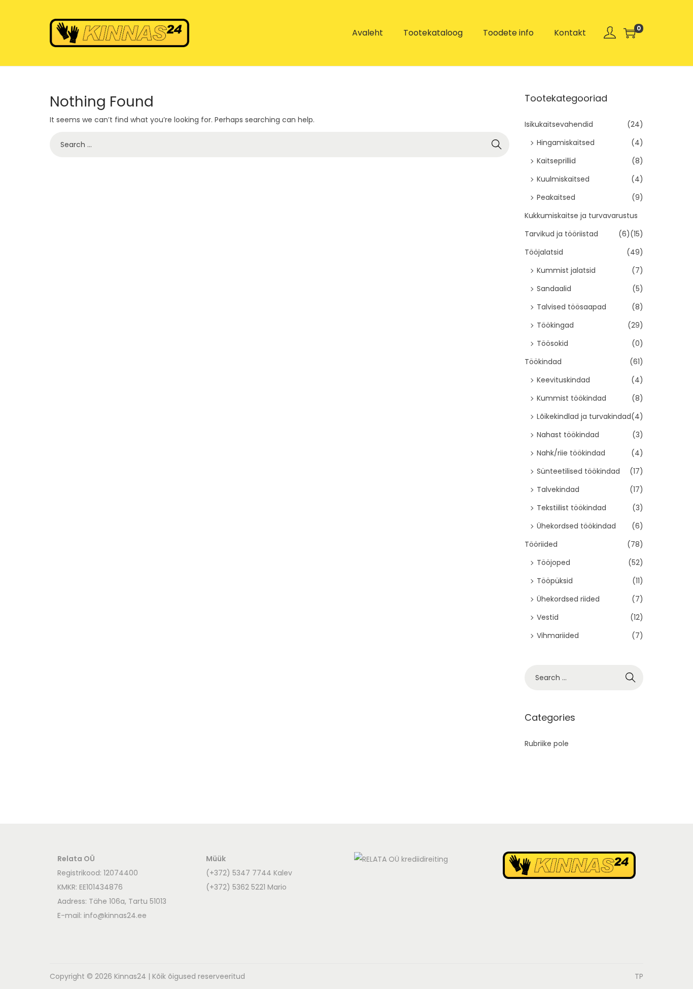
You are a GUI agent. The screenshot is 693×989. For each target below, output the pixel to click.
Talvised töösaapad (571, 307)
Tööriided (541, 544)
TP (639, 976)
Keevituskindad (563, 380)
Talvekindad (558, 489)
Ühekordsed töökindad (576, 526)
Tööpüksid (555, 581)
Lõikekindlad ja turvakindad (584, 416)
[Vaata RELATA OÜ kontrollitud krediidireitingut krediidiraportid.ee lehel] (401, 859)
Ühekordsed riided (568, 599)
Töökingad (555, 325)
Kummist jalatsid (566, 270)
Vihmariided (558, 635)
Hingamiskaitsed (566, 142)
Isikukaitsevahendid (559, 124)
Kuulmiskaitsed (563, 179)
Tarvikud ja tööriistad (561, 234)
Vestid (548, 617)
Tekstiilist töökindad (571, 508)
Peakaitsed (556, 197)
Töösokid (552, 343)
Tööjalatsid (544, 252)
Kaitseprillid (556, 161)
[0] (629, 33)
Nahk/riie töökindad (571, 453)
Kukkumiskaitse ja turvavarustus (581, 215)
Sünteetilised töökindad (578, 471)
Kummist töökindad (571, 398)
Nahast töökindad (568, 435)
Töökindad (543, 362)
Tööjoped (553, 562)
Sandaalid (554, 289)
